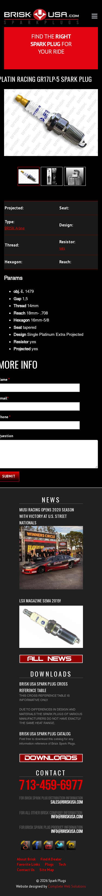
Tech (62, 864)
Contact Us (26, 870)
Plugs (49, 864)
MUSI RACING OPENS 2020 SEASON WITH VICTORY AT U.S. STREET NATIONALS (46, 516)
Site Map (46, 870)
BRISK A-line (15, 228)
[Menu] (94, 15)
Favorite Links (28, 864)
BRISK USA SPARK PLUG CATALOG (45, 733)
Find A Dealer (51, 859)
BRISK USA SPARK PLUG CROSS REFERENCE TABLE (43, 687)
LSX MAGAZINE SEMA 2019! (40, 600)
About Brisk (26, 859)
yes (62, 248)
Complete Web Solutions (67, 886)
